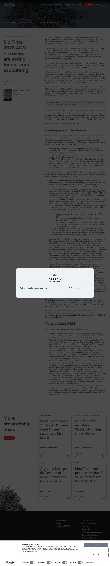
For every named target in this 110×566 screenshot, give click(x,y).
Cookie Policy (33, 551)
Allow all (96, 545)
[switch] (49, 562)
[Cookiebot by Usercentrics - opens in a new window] (10, 562)
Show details (90, 562)
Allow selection (96, 550)
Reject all (96, 555)
